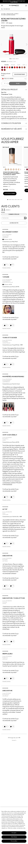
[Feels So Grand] (17, 67)
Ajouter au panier (10, 193)
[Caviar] (12, 67)
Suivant (14, 740)
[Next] (20, 169)
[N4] (19, 169)
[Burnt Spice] (22, 67)
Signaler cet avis (6, 267)
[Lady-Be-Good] (7, 67)
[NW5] (11, 169)
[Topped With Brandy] (25, 67)
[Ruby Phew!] (2, 70)
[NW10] (14, 169)
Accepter (14, 832)
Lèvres (16, 13)
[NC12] (16, 169)
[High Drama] (2, 67)
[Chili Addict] (5, 70)
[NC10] (8, 169)
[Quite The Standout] (10, 67)
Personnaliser (14, 841)
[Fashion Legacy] (15, 67)
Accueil (3, 13)
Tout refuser (14, 836)
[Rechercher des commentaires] (25, 218)
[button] (8, 309)
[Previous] (3, 169)
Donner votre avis (14, 214)
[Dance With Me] (5, 67)
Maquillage (10, 13)
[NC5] (6, 169)
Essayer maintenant (19, 74)
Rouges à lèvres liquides (8, 14)
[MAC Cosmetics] (14, 5)
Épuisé (18, 83)
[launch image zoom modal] (25, 54)
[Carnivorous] (20, 67)
